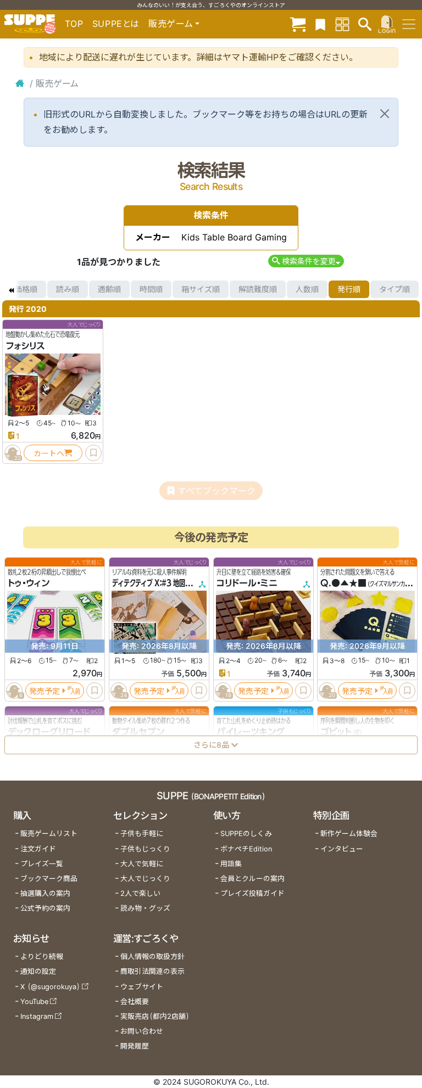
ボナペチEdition (246, 849)
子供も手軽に (141, 833)
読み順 (67, 289)
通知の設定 (38, 971)
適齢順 (109, 289)
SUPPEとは (116, 23)
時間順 (151, 289)
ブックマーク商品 (48, 878)
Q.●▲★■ (343, 583)
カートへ (49, 453)
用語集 (231, 864)
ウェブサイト (141, 987)
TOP (74, 23)
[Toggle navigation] (409, 24)
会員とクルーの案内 (252, 878)
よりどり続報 (41, 956)
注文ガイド (38, 849)
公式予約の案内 (45, 908)
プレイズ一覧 (41, 864)
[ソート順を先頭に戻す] (11, 289)
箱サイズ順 (200, 289)
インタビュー (341, 849)
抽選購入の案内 (45, 893)
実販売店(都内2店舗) (155, 1016)
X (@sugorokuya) (50, 987)
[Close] (384, 113)
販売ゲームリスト (48, 833)
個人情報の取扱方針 (152, 956)
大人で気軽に (141, 864)
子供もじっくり (145, 849)
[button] (305, 261)
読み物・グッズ (145, 908)
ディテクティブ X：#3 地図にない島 (160, 583)
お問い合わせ (141, 1031)
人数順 (307, 289)
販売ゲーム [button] (170, 23)
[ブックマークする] (93, 453)
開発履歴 (134, 1046)
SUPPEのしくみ (246, 833)
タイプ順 (394, 289)
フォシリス (25, 345)
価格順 (25, 289)
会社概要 (134, 1001)
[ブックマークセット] (320, 23)
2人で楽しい (140, 893)
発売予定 (44, 691)
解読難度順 (257, 289)
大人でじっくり (145, 878)
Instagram (36, 1016)
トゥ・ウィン (28, 583)
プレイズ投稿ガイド (252, 893)
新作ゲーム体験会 (348, 833)
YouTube (34, 1001)
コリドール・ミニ (246, 583)
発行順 (348, 289)
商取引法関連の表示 (152, 971)
